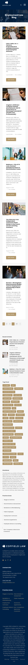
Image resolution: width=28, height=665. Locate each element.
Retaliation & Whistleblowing (12, 507)
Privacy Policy (14, 659)
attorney (6, 385)
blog (13, 385)
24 (16, 324)
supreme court (8, 440)
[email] (3, 560)
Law (5, 414)
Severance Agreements (10, 519)
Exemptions (7, 408)
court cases (7, 398)
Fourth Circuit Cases (9, 411)
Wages (15, 460)
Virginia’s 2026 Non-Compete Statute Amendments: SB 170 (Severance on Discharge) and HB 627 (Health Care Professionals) (14, 109)
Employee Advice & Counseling (12, 523)
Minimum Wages (8, 424)
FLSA (14, 408)
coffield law (18, 388)
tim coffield (7, 450)
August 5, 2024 (10, 187)
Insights (20, 411)
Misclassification (8, 427)
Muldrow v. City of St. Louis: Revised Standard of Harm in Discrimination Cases (13, 167)
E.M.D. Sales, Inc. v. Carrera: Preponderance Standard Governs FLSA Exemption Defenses (12, 47)
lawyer (5, 418)
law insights (20, 414)
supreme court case (9, 444)
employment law (8, 405)
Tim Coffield (18, 75)
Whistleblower (7, 463)
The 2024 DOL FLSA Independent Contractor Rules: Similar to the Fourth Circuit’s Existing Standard (13, 223)
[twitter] (10, 560)
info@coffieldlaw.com (9, 582)
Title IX (20, 453)
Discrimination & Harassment (12, 503)
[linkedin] (5, 560)
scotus (6, 437)
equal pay (17, 405)
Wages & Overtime (9, 499)
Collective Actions (9, 391)
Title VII (6, 457)
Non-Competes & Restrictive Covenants (12, 530)
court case (18, 395)
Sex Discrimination (16, 437)
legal (11, 418)
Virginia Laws (7, 460)
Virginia (13, 457)
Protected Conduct (9, 431)
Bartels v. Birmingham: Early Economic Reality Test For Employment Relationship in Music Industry (14, 286)
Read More (11, 79)
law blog (11, 414)
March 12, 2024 (10, 307)
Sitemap (6, 659)
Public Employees (8, 434)
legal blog (19, 418)
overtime (18, 427)
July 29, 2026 (9, 75)
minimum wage (18, 421)
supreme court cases (9, 447)
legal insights (7, 421)
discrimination (17, 398)
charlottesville (8, 388)
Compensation (7, 395)
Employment (15, 401)
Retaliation (19, 434)
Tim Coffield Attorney (9, 453)
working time (18, 463)
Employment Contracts (10, 515)
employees (6, 401)
